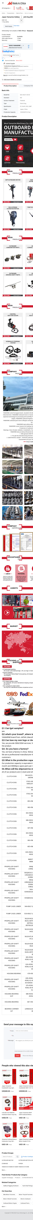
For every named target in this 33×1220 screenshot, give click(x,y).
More (3, 1206)
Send (17, 1055)
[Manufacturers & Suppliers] (16, 3)
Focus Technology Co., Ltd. (23, 1213)
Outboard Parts (25, 1203)
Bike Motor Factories (9, 1194)
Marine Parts (19, 13)
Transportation (10, 13)
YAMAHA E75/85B (24, 1167)
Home (3, 13)
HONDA (21, 1163)
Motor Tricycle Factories (25, 1194)
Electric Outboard (25, 1199)
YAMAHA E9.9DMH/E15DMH (10, 1167)
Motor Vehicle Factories (10, 1199)
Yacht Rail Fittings (27, 1186)
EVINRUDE (5, 1163)
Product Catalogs (28, 1156)
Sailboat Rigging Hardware (11, 1186)
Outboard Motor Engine (10, 1203)
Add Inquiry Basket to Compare (13, 79)
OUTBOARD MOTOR (7, 1160)
